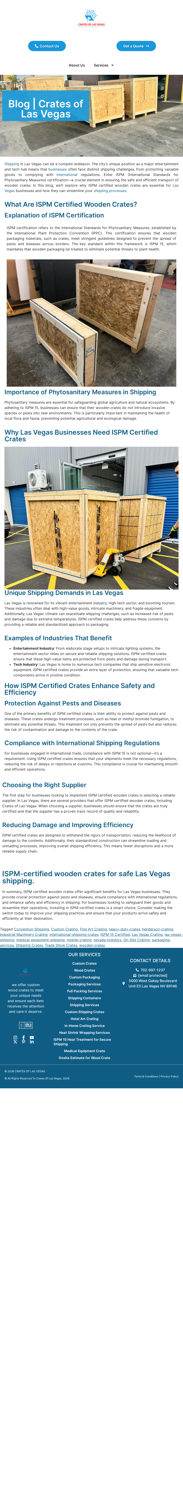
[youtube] (32, 1037)
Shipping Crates (29, 945)
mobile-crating (79, 940)
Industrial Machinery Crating (24, 934)
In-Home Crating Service (84, 1026)
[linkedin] (32, 1042)
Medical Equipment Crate (84, 1051)
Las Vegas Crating (147, 934)
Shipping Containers (84, 998)
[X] (16, 1042)
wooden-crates (92, 945)
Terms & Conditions (146, 1076)
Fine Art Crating (93, 929)
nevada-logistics (107, 940)
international (66, 174)
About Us (77, 65)
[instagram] (16, 1037)
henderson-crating (157, 929)
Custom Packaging (84, 977)
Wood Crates (84, 970)
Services (101, 65)
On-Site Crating (136, 940)
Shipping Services (84, 1005)
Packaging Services (84, 984)
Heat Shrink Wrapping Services (84, 1032)
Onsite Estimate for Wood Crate (84, 1058)
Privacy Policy (169, 1076)
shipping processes (109, 190)
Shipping (11, 164)
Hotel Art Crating (84, 1019)
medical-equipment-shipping (40, 940)
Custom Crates (84, 963)
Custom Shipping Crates (84, 1012)
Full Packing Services (84, 991)
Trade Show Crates (61, 945)
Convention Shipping (31, 929)
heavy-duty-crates (124, 929)
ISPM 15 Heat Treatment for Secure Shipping (82, 1041)
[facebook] (24, 1037)
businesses (57, 169)
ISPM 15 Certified (115, 934)
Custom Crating (64, 929)
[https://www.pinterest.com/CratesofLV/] (24, 1042)
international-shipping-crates (74, 934)
